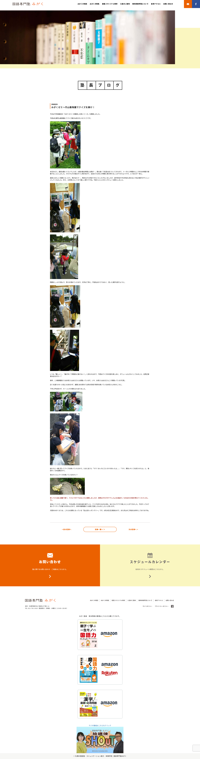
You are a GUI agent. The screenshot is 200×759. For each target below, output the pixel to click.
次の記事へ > (133, 529)
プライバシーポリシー (162, 606)
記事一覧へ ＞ (100, 529)
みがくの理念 (82, 4)
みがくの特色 (94, 4)
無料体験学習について (140, 4)
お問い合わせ (168, 4)
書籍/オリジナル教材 (110, 4)
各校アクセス (156, 4)
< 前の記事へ (66, 529)
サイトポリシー (147, 606)
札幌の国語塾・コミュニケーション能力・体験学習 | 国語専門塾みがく (101, 756)
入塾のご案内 (125, 4)
